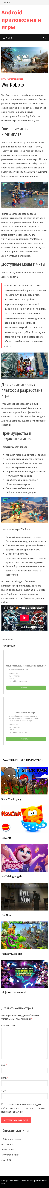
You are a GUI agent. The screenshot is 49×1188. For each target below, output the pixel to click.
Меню (9, 37)
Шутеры (12, 79)
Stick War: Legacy (11, 799)
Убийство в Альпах (11, 1139)
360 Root (6, 1159)
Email (4, 1078)
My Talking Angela (11, 876)
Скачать (24, 688)
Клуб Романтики (10, 1154)
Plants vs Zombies (11, 953)
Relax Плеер (7, 1149)
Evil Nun (6, 915)
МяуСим (6, 837)
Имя (4, 1065)
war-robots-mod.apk (25, 713)
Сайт (3, 1091)
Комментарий (9, 1025)
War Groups (7, 1144)
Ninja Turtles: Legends (14, 992)
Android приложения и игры (21, 20)
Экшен (20, 79)
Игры (4, 79)
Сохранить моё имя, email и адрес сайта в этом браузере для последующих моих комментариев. (23, 1108)
